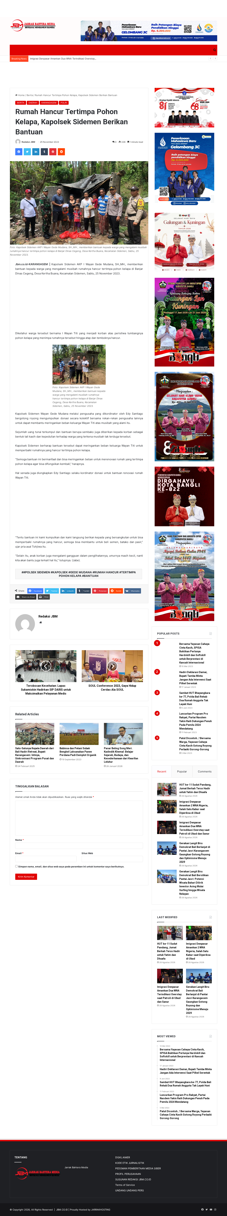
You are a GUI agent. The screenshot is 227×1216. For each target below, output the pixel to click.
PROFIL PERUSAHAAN (128, 1174)
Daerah (33, 102)
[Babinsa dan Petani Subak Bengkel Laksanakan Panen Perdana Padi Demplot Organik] (79, 734)
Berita (30, 95)
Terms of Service (125, 1185)
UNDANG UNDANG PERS (129, 1190)
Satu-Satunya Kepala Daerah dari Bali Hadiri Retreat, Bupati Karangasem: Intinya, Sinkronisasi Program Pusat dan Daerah (34, 755)
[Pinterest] (52, 151)
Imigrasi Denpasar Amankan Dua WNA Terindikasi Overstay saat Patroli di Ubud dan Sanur (79, 58)
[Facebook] (18, 151)
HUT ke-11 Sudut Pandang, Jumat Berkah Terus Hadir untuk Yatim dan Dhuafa (195, 788)
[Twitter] (27, 151)
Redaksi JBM (28, 142)
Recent (161, 771)
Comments (205, 771)
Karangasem (48, 102)
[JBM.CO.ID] (33, 25)
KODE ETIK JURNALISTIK (129, 1163)
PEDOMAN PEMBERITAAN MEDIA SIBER (138, 1168)
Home (21, 95)
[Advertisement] (113, 8)
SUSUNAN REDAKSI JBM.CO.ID (133, 1179)
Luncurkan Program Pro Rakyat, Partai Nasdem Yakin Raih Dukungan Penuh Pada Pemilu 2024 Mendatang (195, 721)
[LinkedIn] (35, 151)
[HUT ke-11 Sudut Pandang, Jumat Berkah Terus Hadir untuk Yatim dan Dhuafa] (167, 789)
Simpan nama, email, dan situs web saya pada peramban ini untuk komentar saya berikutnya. (71, 866)
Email (19, 853)
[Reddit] (61, 151)
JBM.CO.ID (62, 1209)
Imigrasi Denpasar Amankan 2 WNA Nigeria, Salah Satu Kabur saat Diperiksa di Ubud (198, 951)
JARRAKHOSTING (100, 1209)
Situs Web (87, 853)
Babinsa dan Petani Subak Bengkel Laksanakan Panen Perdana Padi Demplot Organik (78, 751)
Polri (64, 102)
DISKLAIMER (122, 1157)
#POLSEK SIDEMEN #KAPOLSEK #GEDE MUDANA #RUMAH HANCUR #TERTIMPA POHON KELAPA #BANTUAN (79, 574)
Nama (19, 839)
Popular (182, 771)
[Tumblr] (44, 151)
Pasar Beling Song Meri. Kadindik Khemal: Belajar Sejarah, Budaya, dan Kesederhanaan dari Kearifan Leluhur (121, 755)
